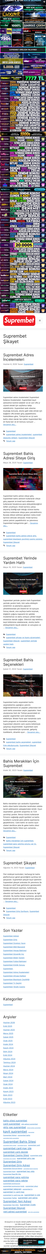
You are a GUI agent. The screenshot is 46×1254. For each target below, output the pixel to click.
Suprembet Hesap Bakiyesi (14, 950)
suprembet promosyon (11, 1184)
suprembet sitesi (31, 1186)
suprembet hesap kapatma (30, 1168)
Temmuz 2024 (9, 1062)
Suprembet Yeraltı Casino (14, 987)
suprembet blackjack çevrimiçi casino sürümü (22, 539)
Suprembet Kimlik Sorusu (14, 965)
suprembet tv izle (32, 1195)
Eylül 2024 (7, 1055)
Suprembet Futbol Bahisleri (14, 961)
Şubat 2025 (8, 1037)
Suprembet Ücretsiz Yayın (14, 943)
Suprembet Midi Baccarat (14, 947)
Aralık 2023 (8, 1088)
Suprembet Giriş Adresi (16, 1165)
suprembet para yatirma (16, 1177)
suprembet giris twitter (9, 1158)
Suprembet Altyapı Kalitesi (14, 976)
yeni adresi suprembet (15, 1211)
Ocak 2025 (8, 1041)
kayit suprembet (15, 1131)
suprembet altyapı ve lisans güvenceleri (23, 637)
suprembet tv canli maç (13, 1192)
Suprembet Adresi (11, 936)
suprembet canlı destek (15, 1152)
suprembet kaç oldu (25, 1171)
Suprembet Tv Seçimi (12, 983)
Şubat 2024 (8, 1081)
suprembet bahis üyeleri (9, 1145)
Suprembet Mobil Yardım (13, 958)
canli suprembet (11, 1124)
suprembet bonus (22, 1145)
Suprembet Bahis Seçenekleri (18, 662)
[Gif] (23, 134)
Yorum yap (10, 441)
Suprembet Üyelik (28, 1205)
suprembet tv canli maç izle (13, 1195)
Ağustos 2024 (9, 1059)
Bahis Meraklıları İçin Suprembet (21, 763)
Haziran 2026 (9, 1022)
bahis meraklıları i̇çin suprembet (19, 841)
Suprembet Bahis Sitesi (19, 1141)
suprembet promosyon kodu (13, 1186)
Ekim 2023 (7, 1095)
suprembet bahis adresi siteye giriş (21, 536)
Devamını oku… (9, 425)
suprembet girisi (36, 1155)
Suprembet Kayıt (9, 1171)
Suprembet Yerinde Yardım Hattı (20, 560)
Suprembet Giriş (10, 940)
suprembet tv (28, 1189)
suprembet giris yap (26, 1158)
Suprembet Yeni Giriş (11, 1205)
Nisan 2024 (8, 1073)
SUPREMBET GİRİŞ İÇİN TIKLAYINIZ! (23, 50)
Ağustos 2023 (9, 1102)
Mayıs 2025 (8, 1033)
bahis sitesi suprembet (15, 1120)
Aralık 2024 (8, 1044)
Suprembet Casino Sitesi (16, 1155)
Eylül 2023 (7, 1099)
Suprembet (11, 431)
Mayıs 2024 (8, 1070)
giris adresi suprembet (29, 1124)
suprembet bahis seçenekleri (18, 742)
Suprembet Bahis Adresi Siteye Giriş (19, 455)
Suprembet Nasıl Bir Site (12, 1174)
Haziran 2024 (9, 1066)
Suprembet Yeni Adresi (17, 1201)
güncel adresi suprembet (34, 1128)
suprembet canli (34, 1145)
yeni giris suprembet (33, 1212)
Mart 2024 (7, 1077)
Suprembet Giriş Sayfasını (17, 911)
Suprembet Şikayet (26, 438)
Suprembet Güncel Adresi (12, 1168)
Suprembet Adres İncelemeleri (18, 357)
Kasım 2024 (8, 1048)
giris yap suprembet (14, 1127)
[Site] (23, 83)
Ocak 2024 (8, 1084)
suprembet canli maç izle (17, 1148)
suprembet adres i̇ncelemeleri (19, 434)
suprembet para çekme (15, 1180)
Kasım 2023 (8, 1091)
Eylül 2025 (7, 1026)
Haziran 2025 (9, 1030)
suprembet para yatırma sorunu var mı (19, 844)
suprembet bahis (24, 1135)
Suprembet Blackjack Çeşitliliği (16, 979)
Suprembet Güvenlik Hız (13, 954)
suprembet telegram (12, 1189)
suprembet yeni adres (28, 1198)
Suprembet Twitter (10, 1198)
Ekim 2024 (7, 1052)
